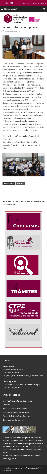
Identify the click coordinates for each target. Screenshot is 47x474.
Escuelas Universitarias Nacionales (17, 401)
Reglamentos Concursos (13, 420)
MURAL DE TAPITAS (33, 201)
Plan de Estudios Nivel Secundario (17, 412)
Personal (26, 3)
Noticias (20, 184)
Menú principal (10, 9)
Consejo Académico (39, 3)
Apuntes (6, 404)
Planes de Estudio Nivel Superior (16, 416)
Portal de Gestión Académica (15, 408)
